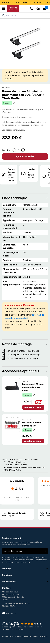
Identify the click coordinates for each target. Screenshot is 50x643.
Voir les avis (19, 629)
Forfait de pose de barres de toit (31, 424)
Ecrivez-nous (11, 613)
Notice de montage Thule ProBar (22, 351)
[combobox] (25, 15)
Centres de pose (11, 170)
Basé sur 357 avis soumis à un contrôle (16, 498)
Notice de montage (17, 344)
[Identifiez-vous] (38, 8)
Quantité (6, 150)
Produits (6, 568)
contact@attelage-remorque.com (16, 603)
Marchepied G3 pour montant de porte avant (33, 387)
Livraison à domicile (32, 172)
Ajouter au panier (25, 156)
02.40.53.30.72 (8, 606)
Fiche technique (14, 198)
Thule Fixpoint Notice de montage (23, 354)
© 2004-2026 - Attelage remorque (17, 636)
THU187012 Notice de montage (22, 358)
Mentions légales (40, 636)
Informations (9, 581)
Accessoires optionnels (20, 371)
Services (7, 575)
